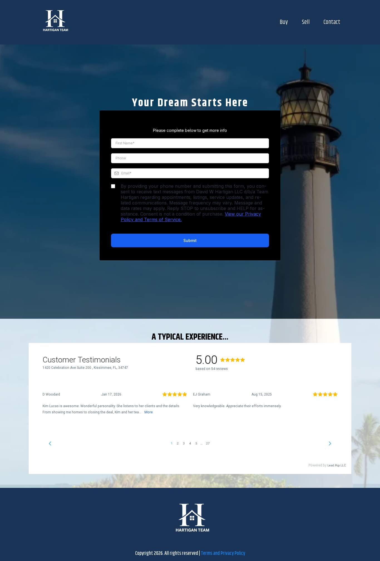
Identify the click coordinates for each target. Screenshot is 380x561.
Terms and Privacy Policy (223, 553)
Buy (284, 22)
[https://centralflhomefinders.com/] (54, 22)
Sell (306, 22)
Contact (332, 22)
